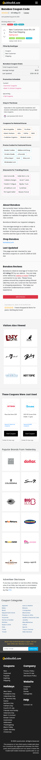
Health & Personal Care (30, 618)
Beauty (25, 608)
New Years (7, 691)
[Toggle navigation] (36, 3)
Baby (4, 608)
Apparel (5, 606)
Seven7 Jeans (24, 180)
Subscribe (33, 649)
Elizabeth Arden (25, 137)
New (15, 24)
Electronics (26, 613)
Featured (7, 673)
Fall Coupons (8, 96)
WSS (19, 133)
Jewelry (25, 620)
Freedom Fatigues (10, 184)
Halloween (7, 722)
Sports (24, 627)
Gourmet (5, 618)
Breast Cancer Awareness (9, 718)
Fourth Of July (8, 708)
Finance (5, 615)
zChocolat (21, 154)
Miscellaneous (27, 622)
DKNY (33, 133)
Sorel (18, 158)
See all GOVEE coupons (28, 425)
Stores (26, 691)
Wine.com (26, 158)
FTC (10, 590)
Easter (6, 701)
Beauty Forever (24, 192)
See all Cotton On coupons (10, 425)
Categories (27, 694)
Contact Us (27, 705)
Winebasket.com (10, 162)
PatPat (26, 133)
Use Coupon (11, 433)
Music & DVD (6, 625)
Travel (4, 632)
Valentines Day (9, 696)
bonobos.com (8, 242)
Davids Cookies (9, 150)
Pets (3, 627)
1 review (26, 13)
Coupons (26, 686)
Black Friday (8, 727)
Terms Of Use (28, 673)
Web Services (27, 632)
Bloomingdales (9, 129)
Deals (25, 689)
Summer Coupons (10, 86)
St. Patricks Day (9, 698)
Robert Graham (9, 133)
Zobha (19, 129)
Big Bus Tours (23, 184)
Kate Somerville (9, 176)
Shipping (6, 680)
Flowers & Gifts (27, 615)
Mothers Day (8, 703)
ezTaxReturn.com (10, 188)
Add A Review (20, 297)
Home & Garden (8, 620)
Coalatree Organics (10, 137)
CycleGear (22, 188)
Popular (10, 24)
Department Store (8, 613)
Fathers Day (8, 706)
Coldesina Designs (10, 180)
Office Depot (8, 158)
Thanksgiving (8, 725)
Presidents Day (9, 694)
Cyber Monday (9, 729)
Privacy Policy (28, 671)
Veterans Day (8, 713)
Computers (26, 610)
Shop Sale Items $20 (11, 414)
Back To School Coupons (12, 88)
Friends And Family (10, 710)
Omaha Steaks (9, 154)
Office (24, 625)
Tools (4, 629)
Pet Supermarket (10, 192)
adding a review (22, 275)
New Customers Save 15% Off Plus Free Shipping (22, 30)
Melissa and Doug (24, 150)
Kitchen (4, 622)
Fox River (27, 129)
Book (4, 610)
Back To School (9, 715)
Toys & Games (27, 629)
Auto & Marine (27, 606)
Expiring (21, 24)
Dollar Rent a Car (23, 176)
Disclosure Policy (30, 676)
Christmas (7, 732)
